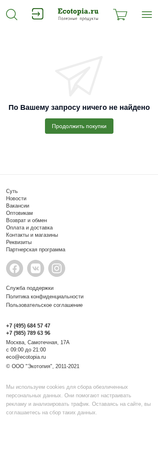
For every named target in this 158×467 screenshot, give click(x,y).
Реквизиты (19, 242)
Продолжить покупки (79, 126)
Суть (12, 191)
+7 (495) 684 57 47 (28, 326)
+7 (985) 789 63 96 (28, 333)
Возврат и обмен (26, 220)
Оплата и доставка (29, 228)
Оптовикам (19, 213)
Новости (16, 198)
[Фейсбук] (14, 268)
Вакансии (17, 206)
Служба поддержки (29, 288)
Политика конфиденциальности (44, 296)
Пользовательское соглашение (44, 305)
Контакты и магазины (32, 235)
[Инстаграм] (56, 268)
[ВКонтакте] (35, 268)
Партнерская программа (35, 249)
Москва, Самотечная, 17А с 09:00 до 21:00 (38, 346)
